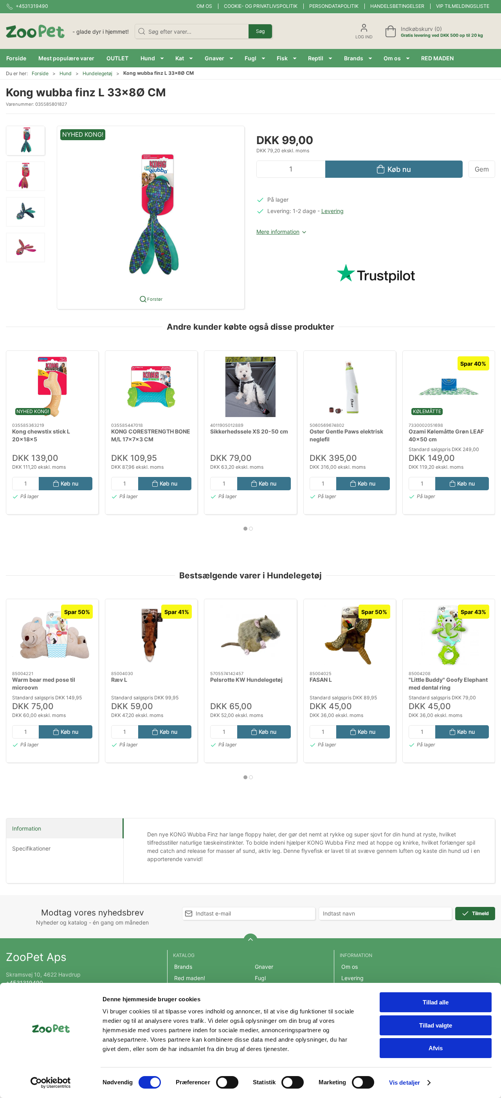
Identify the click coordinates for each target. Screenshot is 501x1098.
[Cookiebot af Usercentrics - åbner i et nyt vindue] (50, 1083)
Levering (332, 211)
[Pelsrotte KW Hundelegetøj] (250, 635)
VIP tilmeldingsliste (462, 6)
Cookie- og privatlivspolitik (260, 6)
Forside (40, 73)
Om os (204, 6)
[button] (152, 58)
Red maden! (189, 978)
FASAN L (321, 679)
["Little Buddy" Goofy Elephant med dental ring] (449, 635)
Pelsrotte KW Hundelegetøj (246, 679)
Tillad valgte (435, 1025)
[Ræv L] (151, 635)
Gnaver (264, 966)
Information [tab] (26, 828)
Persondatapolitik (334, 6)
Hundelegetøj (97, 73)
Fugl (260, 978)
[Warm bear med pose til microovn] (52, 635)
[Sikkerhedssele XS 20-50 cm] (250, 387)
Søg (260, 31)
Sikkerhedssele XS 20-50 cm (249, 431)
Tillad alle (436, 1002)
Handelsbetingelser (397, 6)
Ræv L (119, 679)
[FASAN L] (350, 635)
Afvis (436, 1048)
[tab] (245, 529)
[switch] (227, 1082)
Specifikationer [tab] (31, 848)
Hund (65, 73)
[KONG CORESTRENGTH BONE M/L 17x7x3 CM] (151, 387)
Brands (183, 966)
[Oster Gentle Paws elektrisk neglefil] (350, 387)
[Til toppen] (250, 941)
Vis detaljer (404, 1082)
